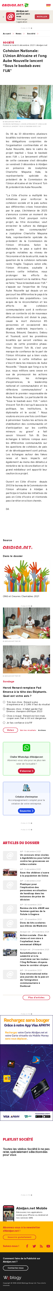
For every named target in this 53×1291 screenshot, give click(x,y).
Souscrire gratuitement (19, 1237)
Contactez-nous (16, 1268)
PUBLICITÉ (26, 28)
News (18, 34)
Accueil (7, 34)
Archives (42, 730)
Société (31, 34)
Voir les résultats (28, 730)
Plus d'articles (36, 997)
